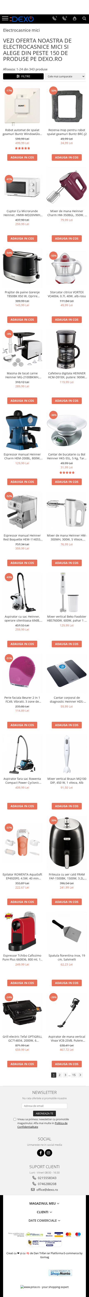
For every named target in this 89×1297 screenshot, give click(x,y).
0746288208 (47, 1184)
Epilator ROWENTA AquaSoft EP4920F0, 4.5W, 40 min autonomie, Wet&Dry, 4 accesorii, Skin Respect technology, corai (22, 876)
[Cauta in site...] (84, 18)
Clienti (43, 1212)
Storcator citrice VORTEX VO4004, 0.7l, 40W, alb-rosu (67, 294)
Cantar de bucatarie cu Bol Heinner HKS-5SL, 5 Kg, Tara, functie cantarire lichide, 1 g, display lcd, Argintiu (67, 456)
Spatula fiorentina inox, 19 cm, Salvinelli (67, 957)
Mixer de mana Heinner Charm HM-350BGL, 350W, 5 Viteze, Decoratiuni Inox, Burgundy (66, 213)
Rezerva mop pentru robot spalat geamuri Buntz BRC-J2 (67, 132)
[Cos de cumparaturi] (74, 18)
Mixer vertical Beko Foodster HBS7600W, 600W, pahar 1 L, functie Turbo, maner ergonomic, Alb (67, 618)
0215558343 (47, 1178)
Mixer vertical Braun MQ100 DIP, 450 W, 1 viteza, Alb (66, 781)
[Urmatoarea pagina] (80, 1075)
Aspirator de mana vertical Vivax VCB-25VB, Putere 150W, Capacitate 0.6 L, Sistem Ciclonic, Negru (66, 1038)
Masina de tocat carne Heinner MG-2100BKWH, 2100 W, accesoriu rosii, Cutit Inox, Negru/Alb (22, 375)
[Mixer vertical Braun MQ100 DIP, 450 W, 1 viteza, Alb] (67, 755)
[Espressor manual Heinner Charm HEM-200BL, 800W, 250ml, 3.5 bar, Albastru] (22, 430)
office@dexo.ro (47, 1190)
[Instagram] (48, 1152)
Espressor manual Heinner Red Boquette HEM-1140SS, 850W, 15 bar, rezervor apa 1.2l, (22, 537)
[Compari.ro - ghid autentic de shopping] (30, 1272)
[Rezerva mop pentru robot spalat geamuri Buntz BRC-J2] (67, 106)
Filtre (25, 76)
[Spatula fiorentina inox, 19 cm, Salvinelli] (67, 931)
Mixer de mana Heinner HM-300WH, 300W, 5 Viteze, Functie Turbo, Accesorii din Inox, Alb (67, 537)
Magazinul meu (43, 1203)
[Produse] (5, 19)
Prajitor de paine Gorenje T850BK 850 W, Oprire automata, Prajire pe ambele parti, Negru (22, 294)
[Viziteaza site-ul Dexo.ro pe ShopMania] (60, 1273)
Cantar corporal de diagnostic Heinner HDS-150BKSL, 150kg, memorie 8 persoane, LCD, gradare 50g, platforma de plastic (67, 699)
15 (74, 1075)
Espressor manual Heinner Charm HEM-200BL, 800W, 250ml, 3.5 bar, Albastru (22, 456)
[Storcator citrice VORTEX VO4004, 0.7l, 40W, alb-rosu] (67, 268)
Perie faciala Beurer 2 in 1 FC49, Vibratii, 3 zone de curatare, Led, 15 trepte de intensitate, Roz (22, 699)
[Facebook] (40, 1152)
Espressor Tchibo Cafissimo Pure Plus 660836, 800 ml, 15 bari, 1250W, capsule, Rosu (22, 957)
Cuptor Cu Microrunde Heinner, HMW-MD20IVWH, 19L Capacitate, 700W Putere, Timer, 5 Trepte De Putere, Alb (22, 213)
